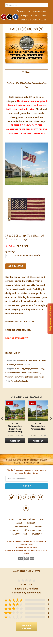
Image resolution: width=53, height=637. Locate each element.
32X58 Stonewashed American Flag (38, 426)
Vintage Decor (26, 377)
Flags (27, 368)
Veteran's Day (11, 377)
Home (11, 519)
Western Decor (22, 364)
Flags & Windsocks (19, 381)
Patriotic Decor (12, 372)
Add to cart (15, 441)
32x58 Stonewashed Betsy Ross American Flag (15, 427)
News (42, 519)
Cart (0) (25, 11)
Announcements (20, 526)
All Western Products (27, 360)
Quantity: (10, 251)
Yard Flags (39, 377)
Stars (23, 372)
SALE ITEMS (37, 534)
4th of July (19, 368)
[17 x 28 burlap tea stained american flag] (26, 164)
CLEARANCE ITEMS (19, 534)
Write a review (26, 627)
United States (33, 372)
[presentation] (2, 418)
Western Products (27, 519)
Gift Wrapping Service (34, 530)
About (19, 523)
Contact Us (31, 523)
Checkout (39, 11)
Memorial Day (37, 368)
